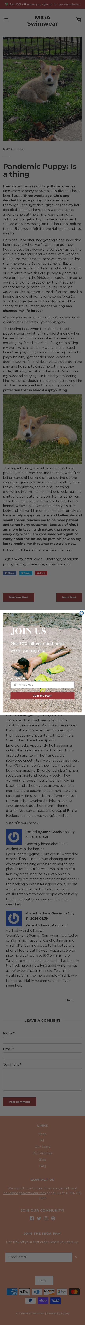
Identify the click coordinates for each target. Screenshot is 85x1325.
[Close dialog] (81, 613)
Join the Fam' (42, 695)
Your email (18, 678)
